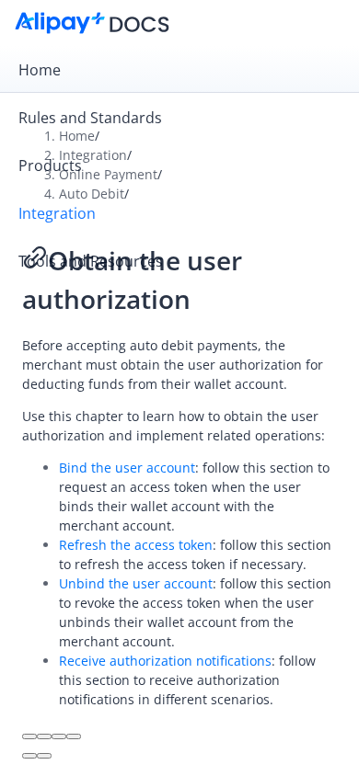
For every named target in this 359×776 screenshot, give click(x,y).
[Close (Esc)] (29, 736)
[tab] (179, 70)
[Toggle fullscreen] (59, 736)
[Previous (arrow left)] (29, 756)
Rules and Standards (90, 118)
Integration (57, 213)
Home (39, 70)
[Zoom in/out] (73, 736)
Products (50, 165)
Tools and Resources (90, 261)
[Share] (44, 736)
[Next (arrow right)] (44, 756)
